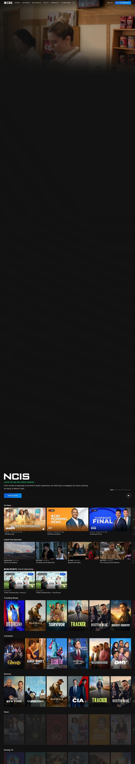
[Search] (74, 3)
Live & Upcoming (25, 569)
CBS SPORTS (36, 2)
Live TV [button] (46, 2)
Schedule (55, 2)
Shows (17, 2)
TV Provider (65, 2)
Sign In (110, 2)
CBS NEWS (26, 2)
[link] (123, 2)
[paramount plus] (8, 3)
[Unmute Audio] (129, 495)
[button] (25, 522)
